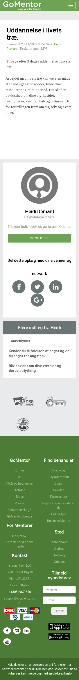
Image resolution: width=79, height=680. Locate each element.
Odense (59, 562)
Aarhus (59, 548)
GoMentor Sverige (19, 516)
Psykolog (58, 470)
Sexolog (58, 490)
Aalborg (59, 555)
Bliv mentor (20, 535)
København (59, 542)
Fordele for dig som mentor (19, 544)
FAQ (20, 477)
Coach (58, 483)
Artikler (20, 490)
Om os (19, 470)
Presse (20, 503)
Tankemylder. (20, 341)
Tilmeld (59, 611)
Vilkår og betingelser (20, 483)
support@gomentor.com (19, 601)
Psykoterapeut (58, 477)
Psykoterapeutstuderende (58, 505)
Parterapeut (58, 496)
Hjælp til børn (59, 514)
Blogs (20, 496)
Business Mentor (58, 521)
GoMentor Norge (19, 510)
